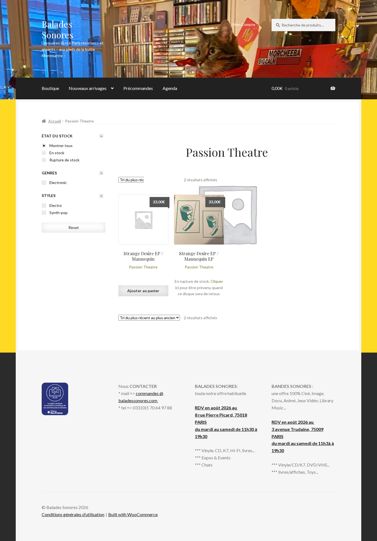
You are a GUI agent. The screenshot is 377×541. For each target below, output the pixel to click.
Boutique (50, 88)
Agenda (170, 88)
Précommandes (138, 88)
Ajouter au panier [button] (143, 290)
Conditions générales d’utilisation (73, 514)
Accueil (54, 121)
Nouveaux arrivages (88, 88)
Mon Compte (244, 24)
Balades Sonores (57, 29)
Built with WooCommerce (133, 514)
